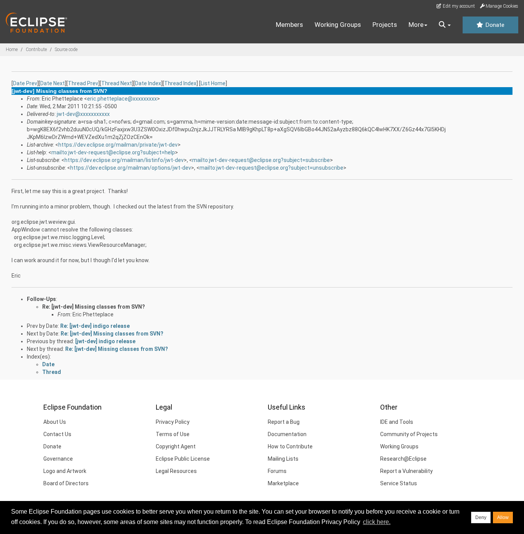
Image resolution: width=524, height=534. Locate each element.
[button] (445, 25)
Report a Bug (284, 422)
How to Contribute (290, 446)
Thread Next (116, 83)
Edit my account (458, 6)
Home (12, 49)
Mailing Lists (283, 459)
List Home (213, 83)
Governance (58, 459)
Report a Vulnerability (406, 471)
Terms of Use (172, 434)
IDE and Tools (396, 422)
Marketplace (283, 483)
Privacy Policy (172, 422)
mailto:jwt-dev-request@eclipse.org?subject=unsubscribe (271, 168)
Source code (66, 49)
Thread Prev (83, 83)
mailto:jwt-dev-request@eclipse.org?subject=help (113, 152)
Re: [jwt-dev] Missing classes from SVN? (93, 307)
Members (289, 24)
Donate (494, 24)
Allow (503, 517)
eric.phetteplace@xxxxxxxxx (122, 99)
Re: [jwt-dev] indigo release (95, 326)
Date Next (52, 83)
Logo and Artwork (64, 471)
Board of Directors (66, 483)
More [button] (416, 24)
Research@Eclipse (403, 459)
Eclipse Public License (183, 459)
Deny (480, 517)
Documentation (287, 434)
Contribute (36, 49)
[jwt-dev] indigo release (105, 341)
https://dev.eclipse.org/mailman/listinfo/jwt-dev (124, 160)
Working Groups (338, 24)
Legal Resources (176, 471)
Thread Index (180, 83)
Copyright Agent (176, 446)
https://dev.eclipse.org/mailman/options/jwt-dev (130, 168)
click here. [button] (377, 522)
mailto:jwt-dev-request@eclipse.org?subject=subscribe (261, 160)
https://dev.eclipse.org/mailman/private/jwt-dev (118, 145)
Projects (384, 24)
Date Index (148, 83)
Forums (277, 471)
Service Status (398, 483)
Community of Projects (409, 434)
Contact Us (57, 434)
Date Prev (25, 83)
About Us (54, 422)
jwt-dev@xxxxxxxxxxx (83, 114)
